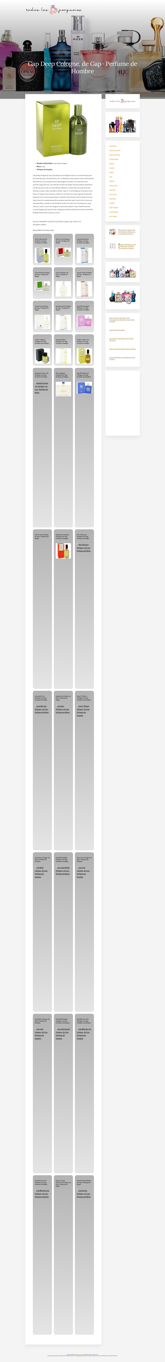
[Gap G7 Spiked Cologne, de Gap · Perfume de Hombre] (42, 355)
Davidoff (112, 203)
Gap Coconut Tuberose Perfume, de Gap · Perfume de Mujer (63, 1183)
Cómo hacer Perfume (117, 330)
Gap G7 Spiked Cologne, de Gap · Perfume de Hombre (42, 341)
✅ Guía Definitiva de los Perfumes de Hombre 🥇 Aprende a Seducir (127, 246)
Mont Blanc (112, 198)
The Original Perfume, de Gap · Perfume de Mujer (62, 375)
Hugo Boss (112, 190)
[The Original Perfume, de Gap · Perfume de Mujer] (63, 389)
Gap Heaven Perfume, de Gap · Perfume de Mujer (63, 308)
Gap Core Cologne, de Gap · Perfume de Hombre (84, 859)
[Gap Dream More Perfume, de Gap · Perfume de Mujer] (84, 255)
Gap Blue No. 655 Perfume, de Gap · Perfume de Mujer (41, 1182)
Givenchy (112, 168)
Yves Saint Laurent (114, 150)
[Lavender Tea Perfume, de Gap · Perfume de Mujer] (42, 776)
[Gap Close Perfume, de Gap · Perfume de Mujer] (42, 322)
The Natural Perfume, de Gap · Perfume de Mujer (42, 274)
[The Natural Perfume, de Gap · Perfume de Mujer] (42, 286)
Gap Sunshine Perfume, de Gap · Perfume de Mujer (62, 341)
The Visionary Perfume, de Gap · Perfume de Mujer (83, 536)
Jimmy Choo (113, 194)
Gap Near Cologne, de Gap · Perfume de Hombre (42, 859)
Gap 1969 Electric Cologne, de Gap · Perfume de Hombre (84, 375)
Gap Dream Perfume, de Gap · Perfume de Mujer (84, 1182)
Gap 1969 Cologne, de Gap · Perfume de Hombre (42, 1021)
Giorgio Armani (113, 159)
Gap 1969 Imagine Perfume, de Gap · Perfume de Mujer (83, 308)
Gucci (110, 177)
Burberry (111, 163)
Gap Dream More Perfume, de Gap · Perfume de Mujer (83, 241)
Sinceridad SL (79, 1354)
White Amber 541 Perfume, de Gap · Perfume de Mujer (83, 341)
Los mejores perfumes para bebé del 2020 (121, 339)
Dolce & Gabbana (114, 155)
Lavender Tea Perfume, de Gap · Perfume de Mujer (41, 698)
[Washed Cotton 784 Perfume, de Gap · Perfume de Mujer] (42, 453)
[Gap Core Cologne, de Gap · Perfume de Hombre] (84, 937)
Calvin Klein (112, 146)
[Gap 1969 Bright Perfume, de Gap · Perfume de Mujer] (63, 937)
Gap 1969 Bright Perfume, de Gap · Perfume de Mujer (62, 859)
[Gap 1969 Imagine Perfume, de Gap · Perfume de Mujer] (84, 321)
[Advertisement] (82, 32)
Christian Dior (113, 185)
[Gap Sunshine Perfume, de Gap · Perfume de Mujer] (63, 355)
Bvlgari (111, 172)
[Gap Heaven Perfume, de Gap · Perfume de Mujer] (63, 322)
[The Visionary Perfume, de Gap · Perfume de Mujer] (84, 614)
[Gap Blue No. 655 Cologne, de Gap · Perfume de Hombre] (84, 1099)
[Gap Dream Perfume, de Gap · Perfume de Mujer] (84, 1260)
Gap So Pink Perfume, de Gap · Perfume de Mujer (84, 274)
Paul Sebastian (113, 212)
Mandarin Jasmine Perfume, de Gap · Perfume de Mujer (62, 536)
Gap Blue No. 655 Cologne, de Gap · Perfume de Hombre (84, 1021)
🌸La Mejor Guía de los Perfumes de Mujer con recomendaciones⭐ (126, 231)
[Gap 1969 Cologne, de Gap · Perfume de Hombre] (42, 1099)
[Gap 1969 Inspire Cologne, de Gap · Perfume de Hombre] (63, 1099)
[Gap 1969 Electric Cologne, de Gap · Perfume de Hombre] (84, 388)
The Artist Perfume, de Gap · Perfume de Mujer (42, 536)
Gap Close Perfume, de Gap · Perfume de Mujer (42, 308)
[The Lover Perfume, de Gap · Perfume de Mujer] (63, 252)
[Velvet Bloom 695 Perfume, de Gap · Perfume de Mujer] (42, 255)
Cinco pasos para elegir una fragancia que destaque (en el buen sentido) (122, 319)
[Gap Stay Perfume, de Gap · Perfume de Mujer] (63, 776)
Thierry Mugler (113, 207)
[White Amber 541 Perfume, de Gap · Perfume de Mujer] (84, 355)
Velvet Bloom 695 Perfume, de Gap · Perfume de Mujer (41, 241)
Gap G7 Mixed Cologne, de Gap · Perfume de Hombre (84, 698)
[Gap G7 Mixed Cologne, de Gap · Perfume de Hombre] (84, 776)
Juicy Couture (113, 216)
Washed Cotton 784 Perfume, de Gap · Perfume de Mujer (41, 375)
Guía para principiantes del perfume (122, 349)
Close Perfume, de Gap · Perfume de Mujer (62, 274)
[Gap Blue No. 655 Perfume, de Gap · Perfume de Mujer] (42, 1260)
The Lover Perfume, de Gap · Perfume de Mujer (63, 241)
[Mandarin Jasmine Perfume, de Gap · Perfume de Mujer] (63, 550)
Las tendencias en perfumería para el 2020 (122, 358)
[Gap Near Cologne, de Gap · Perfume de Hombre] (42, 937)
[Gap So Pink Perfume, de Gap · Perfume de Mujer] (84, 288)
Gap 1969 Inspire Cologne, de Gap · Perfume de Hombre (63, 1021)
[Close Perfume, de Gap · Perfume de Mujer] (63, 288)
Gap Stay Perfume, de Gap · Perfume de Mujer (63, 698)
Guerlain (111, 181)
